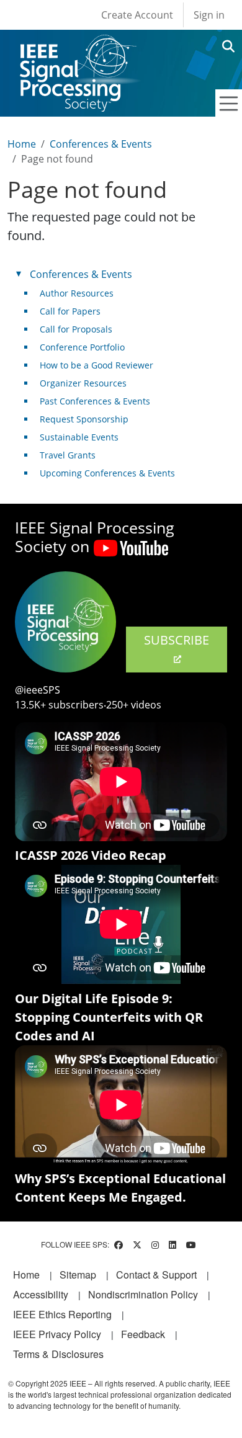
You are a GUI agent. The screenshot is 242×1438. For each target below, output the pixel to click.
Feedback (143, 1334)
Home (21, 144)
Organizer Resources (83, 383)
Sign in (209, 15)
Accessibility (40, 1294)
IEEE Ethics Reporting (62, 1314)
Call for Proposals (76, 329)
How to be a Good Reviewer (96, 365)
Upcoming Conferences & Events (107, 473)
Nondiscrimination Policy (143, 1294)
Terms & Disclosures (58, 1354)
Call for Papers (70, 311)
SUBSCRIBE (176, 640)
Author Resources (77, 293)
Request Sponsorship (84, 419)
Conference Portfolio (82, 347)
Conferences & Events (101, 144)
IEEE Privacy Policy (57, 1334)
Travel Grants (68, 455)
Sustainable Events (79, 437)
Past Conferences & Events (95, 401)
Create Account (137, 15)
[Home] (77, 46)
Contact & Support (156, 1274)
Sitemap (78, 1274)
